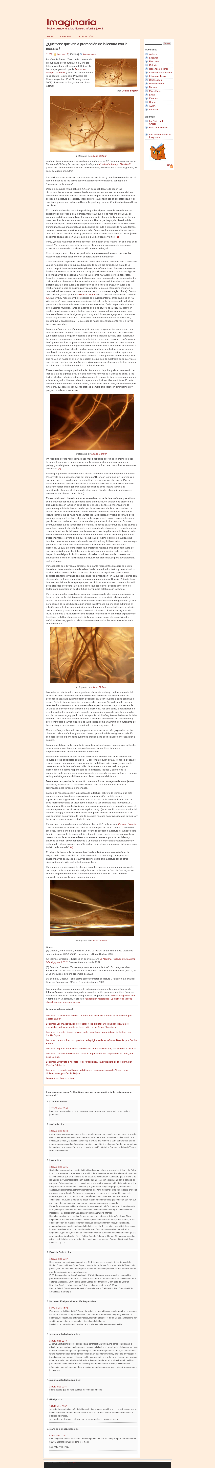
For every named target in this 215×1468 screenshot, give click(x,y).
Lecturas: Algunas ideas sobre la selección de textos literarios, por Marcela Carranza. (91, 1048)
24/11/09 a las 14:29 (58, 1308)
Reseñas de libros (158, 68)
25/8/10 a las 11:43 (58, 1341)
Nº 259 (49, 54)
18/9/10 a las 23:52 (58, 1406)
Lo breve (154, 109)
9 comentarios (89, 54)
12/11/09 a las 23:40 (58, 1131)
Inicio (50, 36)
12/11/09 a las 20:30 (58, 1108)
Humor (152, 102)
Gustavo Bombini (127, 824)
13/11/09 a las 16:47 (58, 1259)
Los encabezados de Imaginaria (160, 136)
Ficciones (154, 61)
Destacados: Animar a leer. (60, 1078)
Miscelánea (155, 91)
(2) (47, 297)
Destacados (155, 80)
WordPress (72, 1462)
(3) (59, 468)
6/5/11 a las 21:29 (57, 1435)
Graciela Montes (88, 294)
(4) (71, 847)
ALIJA (152, 105)
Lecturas (61, 54)
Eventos (153, 98)
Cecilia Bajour (130, 90)
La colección (85, 36)
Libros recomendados (160, 72)
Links (152, 94)
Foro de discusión (158, 127)
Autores (153, 54)
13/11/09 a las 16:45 (58, 1167)
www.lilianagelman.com (123, 995)
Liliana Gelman (99, 156)
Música (153, 87)
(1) (117, 236)
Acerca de (65, 36)
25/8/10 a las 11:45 (58, 1387)
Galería (153, 65)
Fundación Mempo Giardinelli (115, 164)
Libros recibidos (157, 76)
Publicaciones (156, 83)
